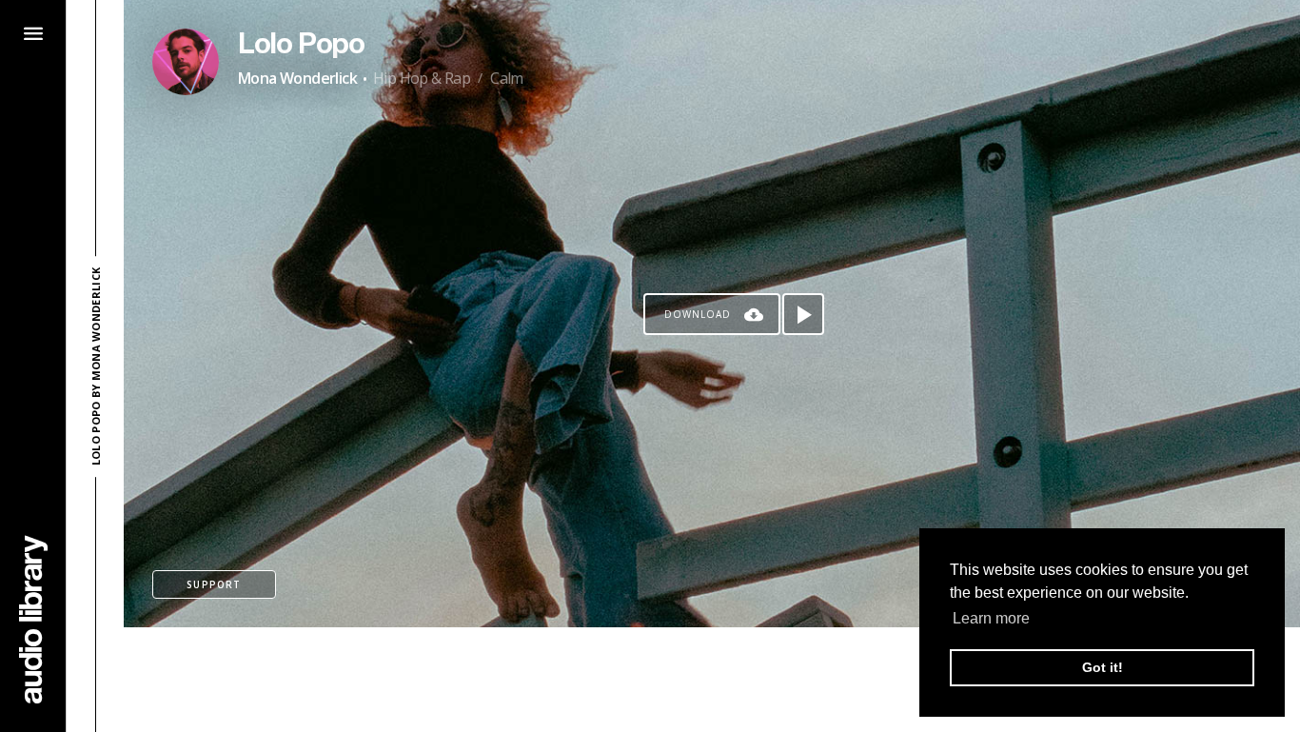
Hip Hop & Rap (421, 78)
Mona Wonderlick (297, 78)
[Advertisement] (712, 679)
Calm (506, 78)
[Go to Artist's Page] (185, 62)
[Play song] (803, 314)
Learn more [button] (991, 618)
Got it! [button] (1102, 667)
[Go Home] (33, 619)
